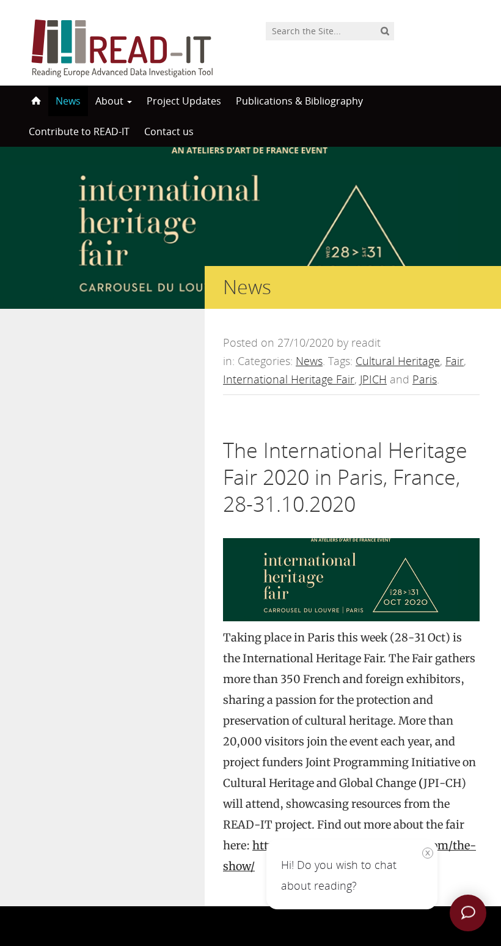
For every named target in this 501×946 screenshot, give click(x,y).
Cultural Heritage (398, 360)
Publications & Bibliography (299, 101)
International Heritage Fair (288, 379)
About (110, 101)
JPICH (373, 379)
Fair (454, 360)
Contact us (169, 131)
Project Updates (184, 101)
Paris (424, 379)
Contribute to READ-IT (79, 131)
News (68, 101)
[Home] (34, 101)
